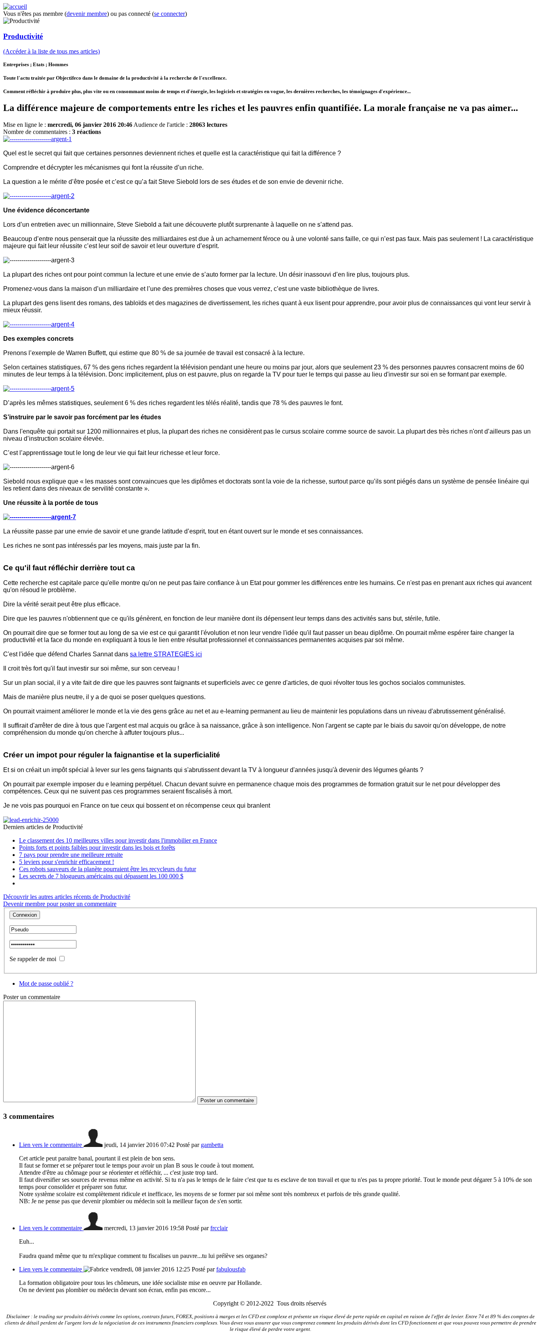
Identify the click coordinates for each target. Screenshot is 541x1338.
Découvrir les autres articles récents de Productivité (66, 896)
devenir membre (87, 13)
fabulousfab (231, 1269)
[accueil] (15, 6)
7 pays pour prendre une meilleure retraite (71, 854)
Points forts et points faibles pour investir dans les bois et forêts (97, 847)
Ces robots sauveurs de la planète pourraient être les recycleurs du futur (107, 869)
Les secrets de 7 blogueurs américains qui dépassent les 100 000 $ (101, 876)
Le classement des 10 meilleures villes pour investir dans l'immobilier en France (118, 840)
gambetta (212, 1144)
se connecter (169, 13)
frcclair (219, 1228)
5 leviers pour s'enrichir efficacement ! (66, 861)
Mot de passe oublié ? (46, 983)
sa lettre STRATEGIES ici (166, 654)
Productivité (23, 36)
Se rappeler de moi (33, 959)
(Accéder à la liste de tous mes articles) (51, 51)
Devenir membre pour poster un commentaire (59, 903)
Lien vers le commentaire (51, 1144)
